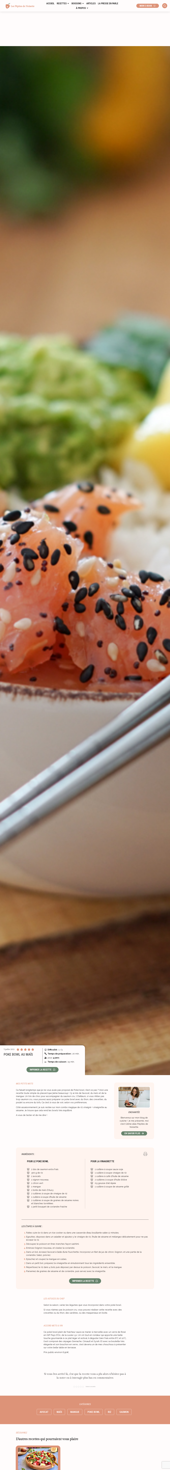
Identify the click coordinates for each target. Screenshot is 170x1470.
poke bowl (94, 1412)
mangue (74, 1412)
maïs (59, 1412)
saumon (124, 1412)
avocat (44, 1412)
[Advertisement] (85, 29)
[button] (63, 3)
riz (109, 1412)
